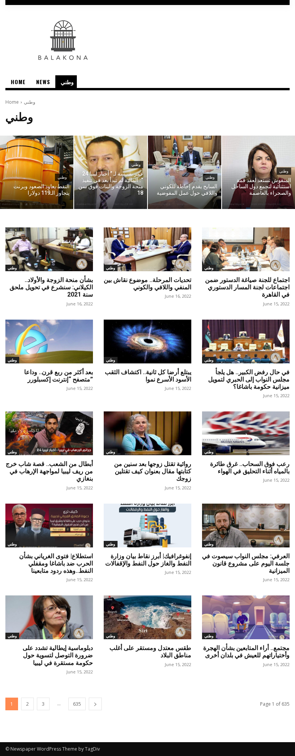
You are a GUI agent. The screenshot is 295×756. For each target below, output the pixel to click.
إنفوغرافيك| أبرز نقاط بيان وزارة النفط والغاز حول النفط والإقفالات (148, 559)
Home (12, 102)
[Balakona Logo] (147, 40)
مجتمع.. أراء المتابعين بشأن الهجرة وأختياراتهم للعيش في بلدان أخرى (246, 651)
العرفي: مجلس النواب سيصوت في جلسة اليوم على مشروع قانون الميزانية (246, 563)
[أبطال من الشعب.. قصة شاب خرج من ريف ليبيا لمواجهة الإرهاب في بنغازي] (49, 433)
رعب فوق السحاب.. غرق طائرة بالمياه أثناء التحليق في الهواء (250, 467)
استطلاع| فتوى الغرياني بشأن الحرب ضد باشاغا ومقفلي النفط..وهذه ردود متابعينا (56, 563)
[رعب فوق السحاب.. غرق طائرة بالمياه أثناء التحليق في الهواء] (246, 433)
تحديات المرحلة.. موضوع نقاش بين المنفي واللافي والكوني (147, 283)
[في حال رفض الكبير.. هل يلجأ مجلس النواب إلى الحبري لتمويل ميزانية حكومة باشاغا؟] (246, 341)
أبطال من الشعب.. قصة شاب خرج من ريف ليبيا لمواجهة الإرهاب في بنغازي (49, 471)
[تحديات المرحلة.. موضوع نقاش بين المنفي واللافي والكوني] (147, 249)
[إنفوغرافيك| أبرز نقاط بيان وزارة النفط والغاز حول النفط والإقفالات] (147, 525)
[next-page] (95, 704)
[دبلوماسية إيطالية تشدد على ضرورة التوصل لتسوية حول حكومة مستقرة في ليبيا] (49, 617)
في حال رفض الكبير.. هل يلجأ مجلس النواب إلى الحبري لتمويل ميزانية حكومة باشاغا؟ (249, 379)
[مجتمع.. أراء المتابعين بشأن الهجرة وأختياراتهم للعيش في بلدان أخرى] (246, 617)
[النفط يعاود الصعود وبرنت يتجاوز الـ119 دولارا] (36, 172)
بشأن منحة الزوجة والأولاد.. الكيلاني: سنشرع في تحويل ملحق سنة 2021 (51, 287)
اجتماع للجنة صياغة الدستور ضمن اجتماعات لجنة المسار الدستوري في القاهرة (247, 287)
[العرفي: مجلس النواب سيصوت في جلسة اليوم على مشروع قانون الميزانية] (246, 525)
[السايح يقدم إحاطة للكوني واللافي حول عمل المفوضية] (184, 172)
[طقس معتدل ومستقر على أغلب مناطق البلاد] (147, 617)
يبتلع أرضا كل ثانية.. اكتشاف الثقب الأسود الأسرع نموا (148, 375)
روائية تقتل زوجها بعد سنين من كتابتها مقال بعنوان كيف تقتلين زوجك (152, 471)
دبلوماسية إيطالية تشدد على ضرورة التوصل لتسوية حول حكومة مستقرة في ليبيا (58, 655)
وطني (62, 177)
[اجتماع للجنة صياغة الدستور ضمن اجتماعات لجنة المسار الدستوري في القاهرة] (246, 249)
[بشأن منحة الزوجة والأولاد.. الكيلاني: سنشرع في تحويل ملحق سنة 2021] (49, 249)
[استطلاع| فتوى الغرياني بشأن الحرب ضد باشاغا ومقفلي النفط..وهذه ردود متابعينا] (49, 525)
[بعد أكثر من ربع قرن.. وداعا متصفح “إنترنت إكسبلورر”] (49, 341)
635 (77, 704)
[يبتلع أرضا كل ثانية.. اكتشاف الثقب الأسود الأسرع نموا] (147, 341)
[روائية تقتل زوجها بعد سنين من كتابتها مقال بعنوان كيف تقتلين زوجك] (147, 433)
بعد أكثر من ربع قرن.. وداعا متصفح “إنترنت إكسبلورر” (58, 375)
